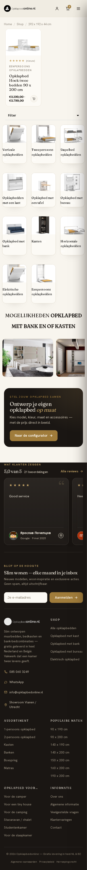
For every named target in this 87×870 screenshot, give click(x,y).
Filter (12, 115)
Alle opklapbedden (63, 628)
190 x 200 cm (59, 776)
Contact (56, 827)
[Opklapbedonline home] (19, 8)
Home (8, 24)
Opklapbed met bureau (66, 651)
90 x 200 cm (59, 737)
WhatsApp (16, 682)
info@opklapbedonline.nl (26, 692)
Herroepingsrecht (66, 861)
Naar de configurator (34, 435)
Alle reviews (72, 471)
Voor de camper (15, 796)
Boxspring (10, 760)
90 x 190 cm (59, 729)
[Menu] (78, 8)
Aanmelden (66, 597)
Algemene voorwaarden (24, 861)
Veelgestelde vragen (64, 812)
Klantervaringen (61, 820)
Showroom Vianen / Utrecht (22, 704)
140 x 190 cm (59, 745)
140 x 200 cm (59, 752)
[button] (43, 115)
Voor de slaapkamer (18, 835)
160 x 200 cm (59, 768)
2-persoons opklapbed (19, 737)
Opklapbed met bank (65, 644)
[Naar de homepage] (23, 621)
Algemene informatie (64, 804)
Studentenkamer (15, 827)
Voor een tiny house (17, 804)
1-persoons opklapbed (19, 729)
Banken (9, 752)
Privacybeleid (46, 861)
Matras (9, 768)
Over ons (56, 796)
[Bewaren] (35, 33)
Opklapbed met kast (64, 636)
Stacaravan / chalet (17, 820)
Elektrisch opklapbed (64, 659)
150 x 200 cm (59, 760)
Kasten (9, 745)
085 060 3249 (19, 672)
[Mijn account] (57, 8)
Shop (20, 24)
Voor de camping (15, 812)
